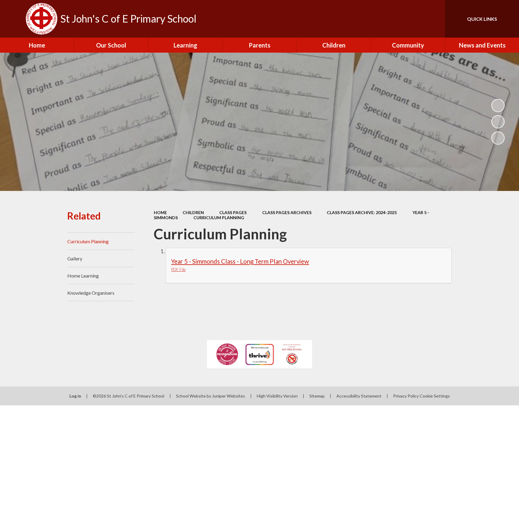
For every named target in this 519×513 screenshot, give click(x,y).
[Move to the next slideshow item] (498, 138)
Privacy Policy (406, 395)
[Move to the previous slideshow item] (498, 121)
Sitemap (317, 395)
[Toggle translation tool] (413, 19)
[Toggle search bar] (434, 19)
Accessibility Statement (358, 395)
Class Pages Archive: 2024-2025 (362, 212)
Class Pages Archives (286, 212)
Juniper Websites (228, 395)
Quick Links (482, 19)
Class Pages (233, 212)
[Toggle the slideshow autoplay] (498, 105)
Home (160, 212)
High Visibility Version (277, 395)
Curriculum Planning (218, 217)
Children (193, 212)
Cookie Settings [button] (435, 395)
